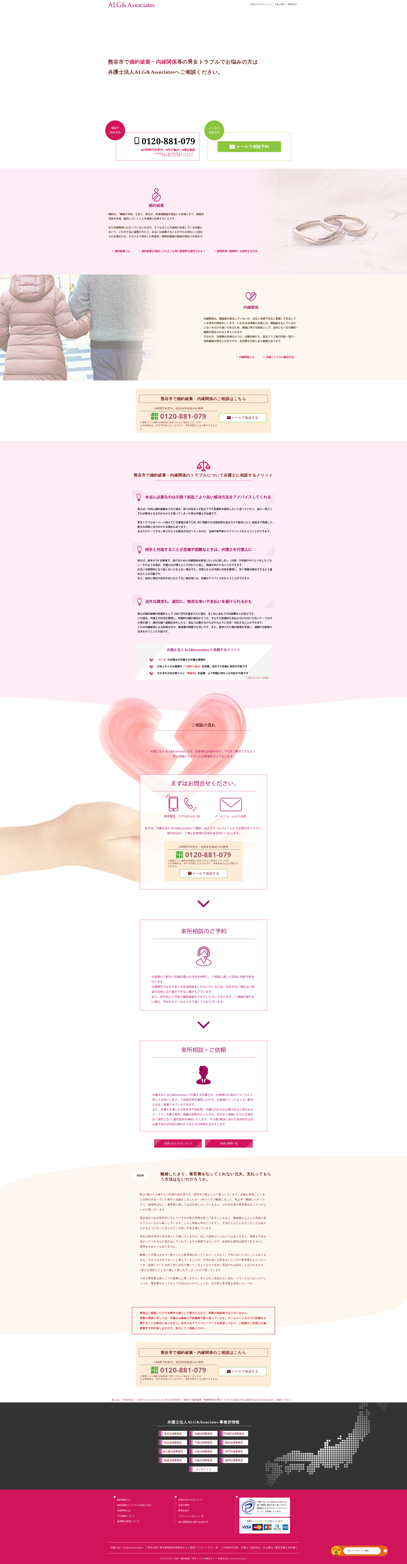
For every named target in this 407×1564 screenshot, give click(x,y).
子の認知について (126, 1516)
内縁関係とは (246, 357)
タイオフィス (203, 1469)
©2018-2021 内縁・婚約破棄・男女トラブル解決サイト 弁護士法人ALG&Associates (203, 1558)
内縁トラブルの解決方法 (280, 357)
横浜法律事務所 (234, 1442)
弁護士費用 (279, 4)
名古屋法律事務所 (173, 1451)
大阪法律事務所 (203, 1451)
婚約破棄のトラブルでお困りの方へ (135, 1505)
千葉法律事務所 (203, 1442)
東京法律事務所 (173, 1433)
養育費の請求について (128, 1521)
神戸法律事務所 (234, 1451)
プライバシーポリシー (189, 1516)
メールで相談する (244, 417)
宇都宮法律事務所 (234, 1433)
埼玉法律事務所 (173, 1442)
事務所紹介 (292, 4)
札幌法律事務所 (203, 1433)
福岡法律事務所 (234, 1460)
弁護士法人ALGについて (261, 4)
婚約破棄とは (122, 251)
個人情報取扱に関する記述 (191, 1522)
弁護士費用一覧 (229, 1143)
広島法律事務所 (203, 1460)
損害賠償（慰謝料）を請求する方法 (237, 251)
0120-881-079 (183, 416)
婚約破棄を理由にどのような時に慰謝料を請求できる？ (173, 251)
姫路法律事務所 (173, 1460)
